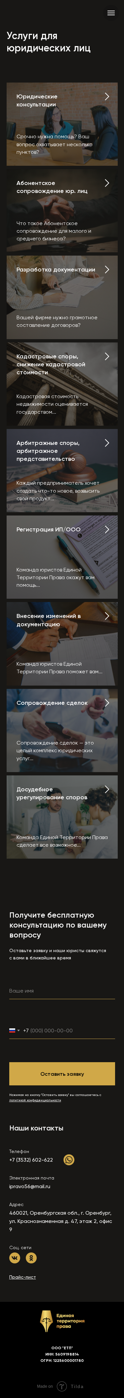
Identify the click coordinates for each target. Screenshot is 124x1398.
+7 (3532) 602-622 (31, 1160)
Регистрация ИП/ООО (49, 529)
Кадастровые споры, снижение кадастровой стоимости (51, 364)
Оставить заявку (62, 1074)
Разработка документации (56, 269)
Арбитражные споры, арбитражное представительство (48, 451)
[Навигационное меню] (111, 13)
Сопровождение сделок (52, 702)
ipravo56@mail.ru (29, 1186)
